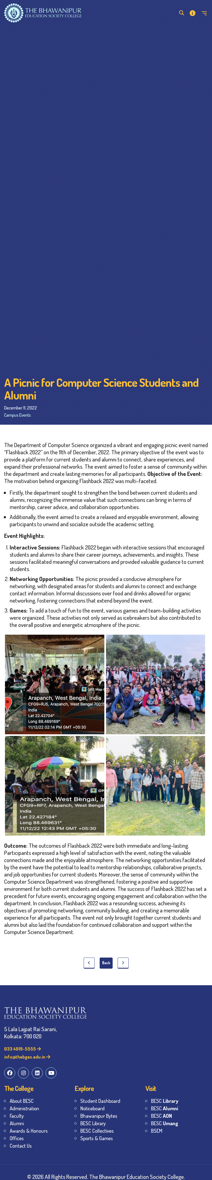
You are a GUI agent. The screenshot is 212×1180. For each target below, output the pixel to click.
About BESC (22, 1101)
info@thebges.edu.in (25, 1057)
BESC (164, 1101)
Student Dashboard (100, 1101)
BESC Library (93, 1123)
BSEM (156, 1130)
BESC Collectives (97, 1130)
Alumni (17, 1123)
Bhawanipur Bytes (98, 1115)
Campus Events (17, 415)
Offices (17, 1138)
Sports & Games (96, 1138)
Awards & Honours (29, 1130)
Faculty (17, 1115)
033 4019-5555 (20, 1049)
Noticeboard (92, 1108)
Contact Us (21, 1145)
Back (106, 962)
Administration (24, 1108)
